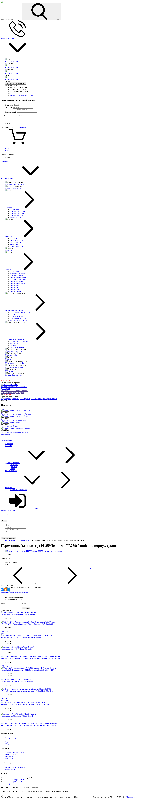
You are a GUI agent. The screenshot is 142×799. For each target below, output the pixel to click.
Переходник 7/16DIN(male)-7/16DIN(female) (17, 716)
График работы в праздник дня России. (16, 414)
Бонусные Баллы (11, 754)
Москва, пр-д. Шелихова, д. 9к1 (22, 95)
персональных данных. (40, 116)
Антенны (8, 740)
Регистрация (10, 510)
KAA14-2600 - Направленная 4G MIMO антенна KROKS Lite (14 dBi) (27, 670)
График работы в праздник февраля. (14, 432)
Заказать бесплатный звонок (16, 83)
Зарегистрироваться (8, 538)
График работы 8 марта (9, 426)
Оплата (12, 469)
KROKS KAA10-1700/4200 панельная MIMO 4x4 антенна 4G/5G (25, 704)
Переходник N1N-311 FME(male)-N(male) (16, 649)
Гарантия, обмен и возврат (15, 767)
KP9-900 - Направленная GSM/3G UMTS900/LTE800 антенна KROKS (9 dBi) (30, 658)
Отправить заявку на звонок (11, 118)
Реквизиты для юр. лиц (18, 490)
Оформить (22, 127)
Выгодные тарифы (12, 738)
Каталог (4, 440)
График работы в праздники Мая (13, 420)
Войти (36, 508)
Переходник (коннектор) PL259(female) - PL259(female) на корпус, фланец (29, 399)
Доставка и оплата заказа (14, 752)
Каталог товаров (7, 178)
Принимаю (130, 797)
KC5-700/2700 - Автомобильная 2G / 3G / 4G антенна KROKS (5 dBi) (27, 624)
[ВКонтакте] (2, 589)
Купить (91, 568)
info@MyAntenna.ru (13, 784)
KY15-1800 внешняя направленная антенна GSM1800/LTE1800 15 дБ (27, 691)
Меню (9, 440)
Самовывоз (14, 465)
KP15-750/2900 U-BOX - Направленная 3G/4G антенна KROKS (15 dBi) (28, 725)
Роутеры (8, 742)
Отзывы (25, 592)
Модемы (8, 744)
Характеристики (15, 592)
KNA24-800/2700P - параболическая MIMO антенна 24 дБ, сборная (14, 392)
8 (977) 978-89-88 (11, 67)
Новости (8, 446)
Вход (3, 510)
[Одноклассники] (5, 589)
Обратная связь (11, 471)
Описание (5, 592)
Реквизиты (9, 756)
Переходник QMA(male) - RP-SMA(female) (17, 681)
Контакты (9, 444)
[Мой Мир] (8, 589)
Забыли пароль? (13, 521)
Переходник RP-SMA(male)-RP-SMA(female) (18, 614)
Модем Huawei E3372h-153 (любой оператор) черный (21, 637)
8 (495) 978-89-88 (7, 38)
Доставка (13, 467)
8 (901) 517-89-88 (11, 73)
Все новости (5, 434)
